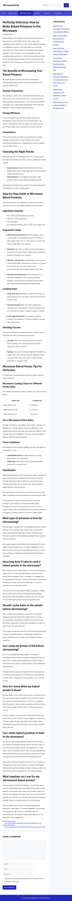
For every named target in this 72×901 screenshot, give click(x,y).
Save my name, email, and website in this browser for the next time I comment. (24, 880)
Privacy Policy (58, 13)
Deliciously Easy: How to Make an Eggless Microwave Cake (60, 105)
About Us (37, 13)
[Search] (66, 5)
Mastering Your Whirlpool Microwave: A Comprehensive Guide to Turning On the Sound (61, 80)
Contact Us (47, 13)
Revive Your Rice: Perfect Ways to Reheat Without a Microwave (60, 51)
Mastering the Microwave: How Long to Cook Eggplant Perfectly (61, 29)
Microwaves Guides (25, 13)
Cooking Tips (12, 13)
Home (3, 13)
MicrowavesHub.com (32, 898)
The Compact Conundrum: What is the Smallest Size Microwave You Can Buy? (60, 64)
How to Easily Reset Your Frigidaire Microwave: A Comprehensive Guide (25, 827)
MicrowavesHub (11, 5)
